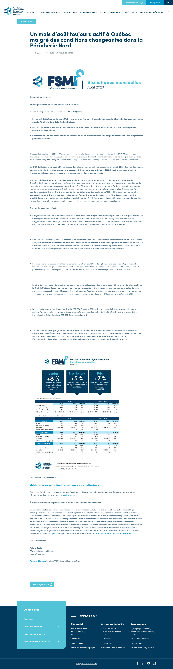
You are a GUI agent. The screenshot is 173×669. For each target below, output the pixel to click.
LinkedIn (108, 533)
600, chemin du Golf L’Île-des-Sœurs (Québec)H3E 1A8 (111, 631)
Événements (114, 12)
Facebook (99, 533)
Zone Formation (130, 12)
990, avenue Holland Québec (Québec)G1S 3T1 (79, 631)
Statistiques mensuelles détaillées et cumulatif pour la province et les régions (64, 484)
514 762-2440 (106, 639)
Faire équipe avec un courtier (92, 12)
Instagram (126, 533)
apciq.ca (55, 533)
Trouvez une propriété (34, 633)
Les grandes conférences (151, 12)
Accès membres (132, 3)
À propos (31, 12)
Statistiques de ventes (64, 53)
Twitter (116, 533)
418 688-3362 (76, 639)
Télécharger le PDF (40, 584)
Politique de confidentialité (37, 641)
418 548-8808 (136, 639)
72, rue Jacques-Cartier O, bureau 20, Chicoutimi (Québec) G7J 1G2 (143, 631)
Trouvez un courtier (33, 626)
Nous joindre (154, 3)
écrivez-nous (69, 495)
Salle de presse (69, 12)
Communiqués (48, 53)
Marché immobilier (49, 12)
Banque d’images (38, 561)
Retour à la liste (27, 21)
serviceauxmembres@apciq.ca (83, 647)
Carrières (28, 618)
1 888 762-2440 (77, 643)
